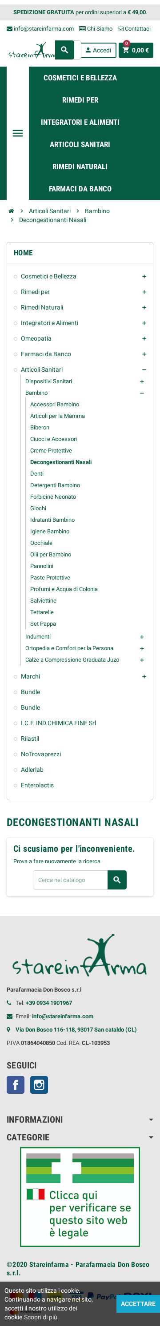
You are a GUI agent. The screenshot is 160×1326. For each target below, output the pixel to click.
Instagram (39, 1085)
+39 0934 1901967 (49, 1003)
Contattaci (137, 28)
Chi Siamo (99, 28)
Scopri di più (40, 1317)
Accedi (97, 50)
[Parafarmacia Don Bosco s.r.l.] (33, 49)
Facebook (15, 1085)
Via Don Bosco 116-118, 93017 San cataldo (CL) (76, 1029)
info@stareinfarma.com (43, 28)
